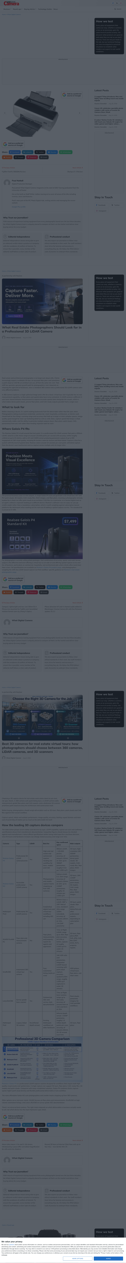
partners (11, 1244)
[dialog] (63, 1250)
